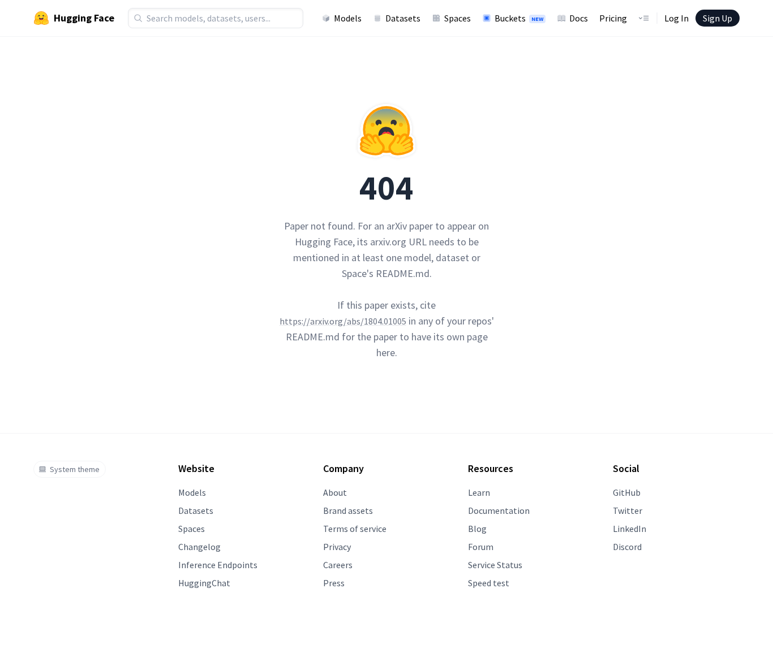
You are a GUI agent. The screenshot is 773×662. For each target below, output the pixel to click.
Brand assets (348, 510)
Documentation (499, 510)
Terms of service (354, 528)
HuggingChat (204, 583)
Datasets (402, 18)
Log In (676, 18)
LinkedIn (629, 528)
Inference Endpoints (217, 564)
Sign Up (717, 18)
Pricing (613, 18)
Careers (338, 564)
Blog (477, 528)
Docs (578, 18)
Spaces (457, 18)
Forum (480, 546)
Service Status (495, 564)
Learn (479, 492)
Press (334, 583)
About (335, 492)
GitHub (627, 492)
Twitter (627, 510)
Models (348, 18)
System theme (75, 469)
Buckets (519, 18)
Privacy (337, 546)
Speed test (488, 583)
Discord (627, 546)
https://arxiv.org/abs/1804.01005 (343, 321)
